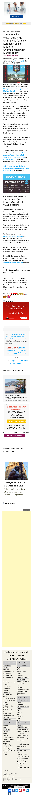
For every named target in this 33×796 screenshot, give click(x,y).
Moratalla (20, 716)
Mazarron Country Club (22, 751)
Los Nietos (6, 690)
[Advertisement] (16, 579)
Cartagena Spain (7, 774)
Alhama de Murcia (22, 671)
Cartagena (6, 667)
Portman (5, 704)
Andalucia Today (9, 155)
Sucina (5, 754)
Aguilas (19, 668)
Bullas (19, 702)
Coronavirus (6, 775)
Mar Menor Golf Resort (7, 695)
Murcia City (6, 749)
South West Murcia (23, 664)
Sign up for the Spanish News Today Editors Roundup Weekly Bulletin (15, 336)
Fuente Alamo (21, 679)
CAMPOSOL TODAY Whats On (11, 773)
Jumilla (19, 714)
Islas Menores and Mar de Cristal (8, 672)
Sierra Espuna (21, 693)
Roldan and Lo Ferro (8, 706)
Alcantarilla (6, 729)
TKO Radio (21, 157)
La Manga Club (18, 60)
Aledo (18, 670)
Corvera (5, 735)
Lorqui (5, 743)
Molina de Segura (8, 745)
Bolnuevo (20, 673)
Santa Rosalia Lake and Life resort (8, 712)
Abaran (5, 727)
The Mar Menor (9, 663)
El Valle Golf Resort (8, 737)
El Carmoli (6, 669)
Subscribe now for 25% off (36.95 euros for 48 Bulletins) (16, 350)
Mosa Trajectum (7, 747)
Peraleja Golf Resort (9, 751)
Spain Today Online (10, 157)
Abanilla (5, 725)
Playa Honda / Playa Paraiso (9, 701)
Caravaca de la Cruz (23, 706)
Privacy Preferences (19, 787)
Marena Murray (12, 166)
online (5, 265)
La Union (5, 685)
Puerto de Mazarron (23, 689)
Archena (5, 731)
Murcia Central (9, 723)
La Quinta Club (16, 168)
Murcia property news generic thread (12, 779)
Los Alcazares (7, 686)
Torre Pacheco (7, 719)
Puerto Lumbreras (22, 691)
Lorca (18, 685)
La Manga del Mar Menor (8, 678)
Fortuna (19, 712)
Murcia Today (21, 153)
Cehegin (19, 708)
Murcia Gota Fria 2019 (8, 778)
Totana (19, 695)
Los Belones (6, 688)
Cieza (18, 710)
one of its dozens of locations (13, 263)
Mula (18, 718)
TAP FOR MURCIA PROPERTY (16, 23)
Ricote (5, 753)
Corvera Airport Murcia (8, 777)
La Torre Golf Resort (9, 683)
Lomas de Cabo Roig (23, 767)
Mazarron (20, 687)
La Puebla (6, 681)
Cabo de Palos (7, 665)
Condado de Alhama (23, 677)
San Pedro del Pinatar (9, 710)
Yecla (18, 720)
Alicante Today (20, 155)
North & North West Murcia (23, 699)
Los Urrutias (6, 692)
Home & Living (8, 159)
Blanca (5, 733)
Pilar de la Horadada (9, 698)
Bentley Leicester (11, 164)
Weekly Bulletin (7, 780)
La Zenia (19, 765)
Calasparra (20, 704)
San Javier (6, 708)
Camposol (20, 675)
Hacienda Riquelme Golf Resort (8, 740)
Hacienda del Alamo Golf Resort (23, 682)
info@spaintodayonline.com (13, 236)
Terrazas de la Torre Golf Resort (8, 716)
